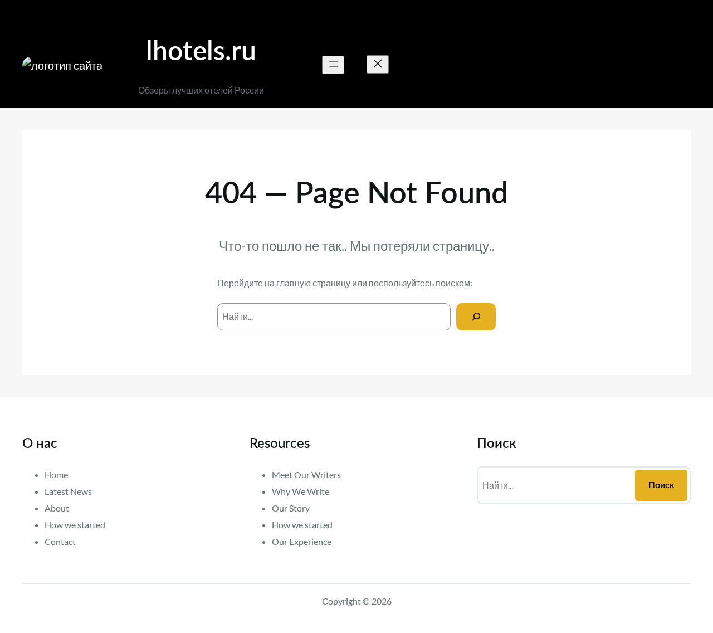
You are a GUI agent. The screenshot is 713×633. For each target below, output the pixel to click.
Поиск (661, 485)
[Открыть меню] (333, 65)
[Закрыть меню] (378, 64)
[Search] (476, 316)
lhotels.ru (201, 51)
